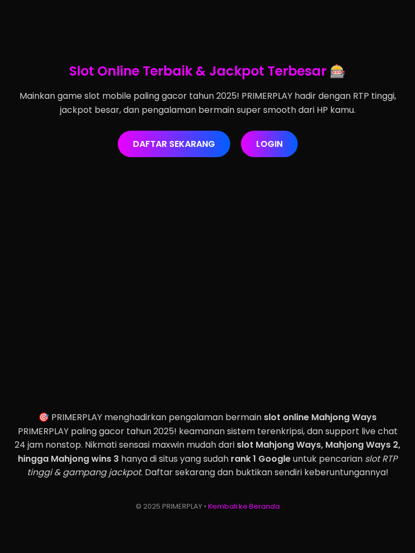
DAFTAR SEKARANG (174, 144)
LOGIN (269, 144)
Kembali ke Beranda (244, 506)
